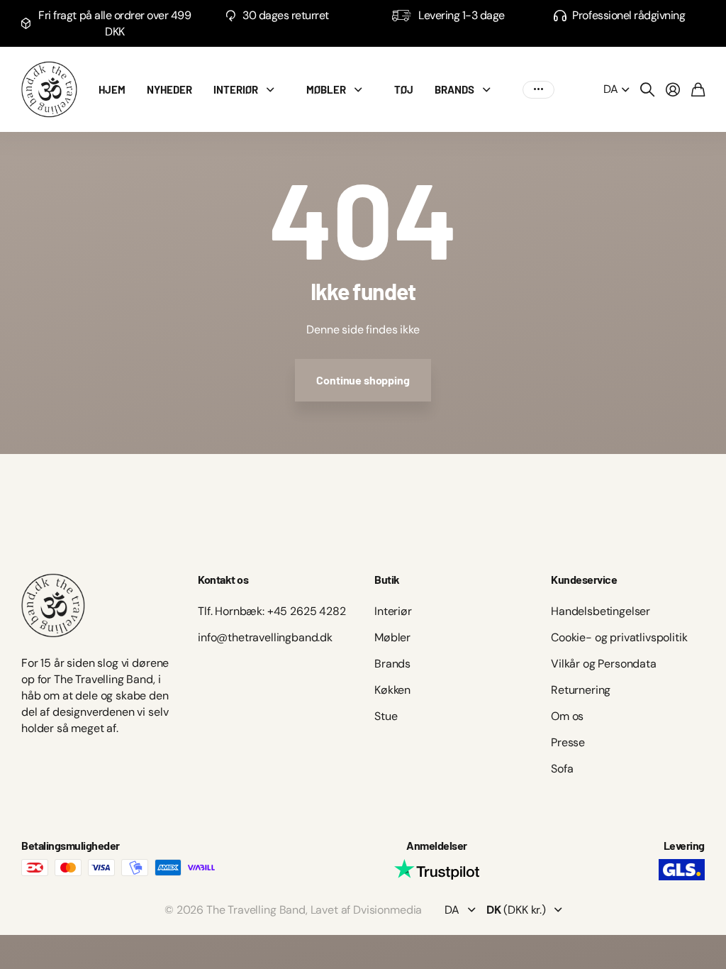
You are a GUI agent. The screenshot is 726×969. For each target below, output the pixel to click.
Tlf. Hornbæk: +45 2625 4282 (272, 611)
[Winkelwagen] (698, 89)
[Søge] (647, 89)
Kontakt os (223, 579)
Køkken (392, 689)
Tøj (403, 89)
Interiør (235, 89)
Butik (387, 579)
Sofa (562, 768)
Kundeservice (584, 579)
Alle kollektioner (273, 89)
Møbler (326, 89)
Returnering (580, 689)
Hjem (112, 89)
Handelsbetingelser (600, 611)
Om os (567, 716)
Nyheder (169, 89)
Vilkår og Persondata (604, 663)
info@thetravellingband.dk (265, 637)
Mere (538, 89)
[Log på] (673, 89)
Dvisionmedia (387, 909)
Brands (392, 663)
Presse (568, 742)
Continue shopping (362, 380)
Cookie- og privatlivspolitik (619, 637)
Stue (385, 716)
